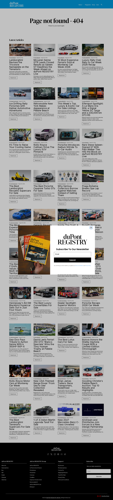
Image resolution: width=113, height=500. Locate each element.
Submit (72, 260)
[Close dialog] (91, 227)
